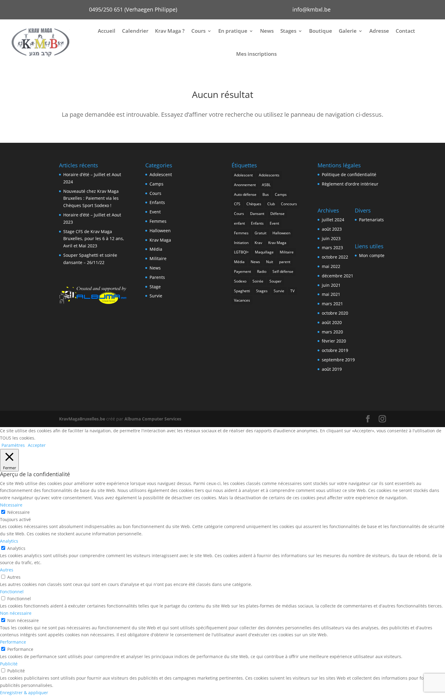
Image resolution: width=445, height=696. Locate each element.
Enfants (157, 202)
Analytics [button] (9, 541)
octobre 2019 (335, 350)
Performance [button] (13, 642)
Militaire (158, 258)
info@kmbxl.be (311, 9)
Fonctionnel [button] (12, 591)
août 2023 (332, 229)
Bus (265, 194)
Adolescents (269, 175)
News (267, 30)
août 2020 (332, 322)
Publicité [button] (9, 664)
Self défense (282, 271)
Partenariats (371, 220)
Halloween (160, 230)
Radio (261, 271)
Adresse (379, 30)
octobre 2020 (335, 313)
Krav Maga (160, 240)
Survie (156, 296)
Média (156, 249)
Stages (288, 30)
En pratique (232, 30)
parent (284, 261)
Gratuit (260, 233)
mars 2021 (332, 303)
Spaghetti (242, 290)
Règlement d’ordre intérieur (350, 184)
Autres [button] (6, 570)
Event (155, 212)
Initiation (241, 242)
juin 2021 (331, 285)
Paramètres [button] (13, 445)
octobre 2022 (335, 257)
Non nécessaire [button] (15, 613)
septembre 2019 (338, 360)
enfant (239, 223)
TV (292, 290)
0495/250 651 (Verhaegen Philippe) (133, 9)
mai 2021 (331, 294)
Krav (258, 242)
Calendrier (135, 30)
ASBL (266, 184)
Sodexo (240, 281)
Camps (156, 184)
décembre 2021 (337, 276)
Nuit (269, 261)
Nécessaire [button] (11, 505)
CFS (237, 203)
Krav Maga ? (170, 30)
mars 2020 (332, 332)
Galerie (348, 30)
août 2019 (332, 369)
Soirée (257, 281)
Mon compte (371, 255)
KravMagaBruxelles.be (82, 419)
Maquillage (264, 252)
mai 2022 (331, 266)
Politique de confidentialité (349, 174)
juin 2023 (331, 238)
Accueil (106, 30)
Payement (242, 271)
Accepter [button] (37, 445)
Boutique (320, 30)
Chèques (253, 203)
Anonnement (245, 184)
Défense (277, 213)
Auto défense (245, 194)
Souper (275, 281)
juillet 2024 (333, 220)
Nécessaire (18, 512)
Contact (405, 30)
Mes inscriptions (256, 53)
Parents (157, 277)
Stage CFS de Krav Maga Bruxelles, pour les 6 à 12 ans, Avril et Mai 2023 (93, 239)
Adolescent (161, 174)
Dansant (257, 213)
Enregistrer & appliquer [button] (24, 692)
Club (271, 203)
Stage (155, 286)
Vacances (242, 300)
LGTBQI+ (241, 252)
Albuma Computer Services (152, 419)
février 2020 (334, 341)
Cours (198, 30)
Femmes (158, 221)
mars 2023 (332, 247)
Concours (289, 203)
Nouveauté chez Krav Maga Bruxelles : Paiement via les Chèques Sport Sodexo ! (91, 198)
